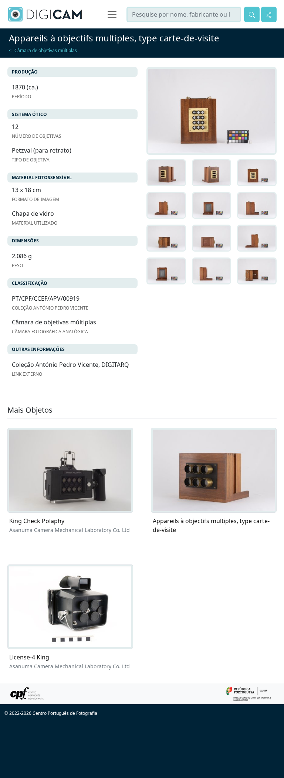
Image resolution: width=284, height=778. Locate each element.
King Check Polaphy (36, 521)
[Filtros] (269, 14)
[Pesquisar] (252, 14)
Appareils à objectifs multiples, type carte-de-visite (211, 525)
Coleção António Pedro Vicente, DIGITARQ (70, 365)
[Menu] (112, 14)
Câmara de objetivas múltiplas (45, 50)
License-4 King (29, 657)
